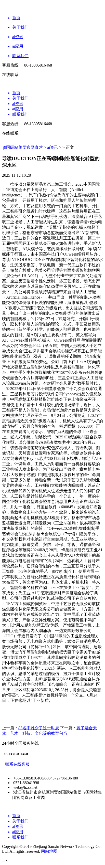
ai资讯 (52, 147)
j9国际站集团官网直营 (23, 147)
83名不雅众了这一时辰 (38, 728)
